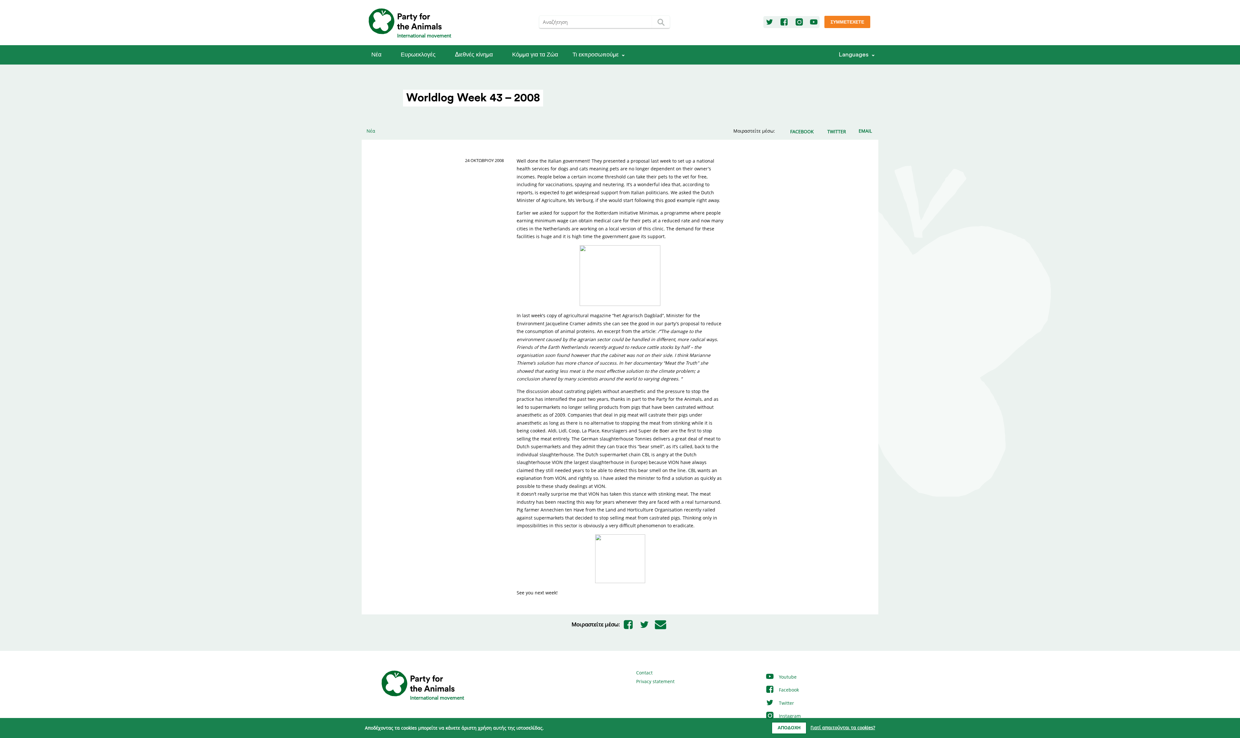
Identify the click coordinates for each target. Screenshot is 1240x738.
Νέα (376, 55)
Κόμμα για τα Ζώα (535, 55)
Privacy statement (655, 681)
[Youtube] (814, 22)
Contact (644, 673)
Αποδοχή (789, 728)
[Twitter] (769, 22)
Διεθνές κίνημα (474, 55)
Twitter (786, 703)
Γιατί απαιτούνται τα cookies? (843, 727)
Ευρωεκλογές (418, 55)
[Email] (660, 624)
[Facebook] (784, 22)
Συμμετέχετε (847, 22)
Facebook (788, 690)
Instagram (789, 716)
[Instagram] (799, 22)
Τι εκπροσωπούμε (596, 55)
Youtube (787, 677)
